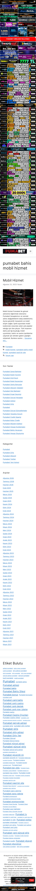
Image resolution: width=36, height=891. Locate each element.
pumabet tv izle (9, 820)
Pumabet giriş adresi (13, 732)
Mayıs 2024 (7, 524)
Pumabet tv (21, 814)
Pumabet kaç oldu (11, 768)
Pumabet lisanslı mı (23, 770)
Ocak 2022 (7, 615)
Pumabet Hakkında (25, 758)
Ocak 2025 (7, 501)
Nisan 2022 (7, 605)
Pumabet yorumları (8, 835)
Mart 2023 (7, 569)
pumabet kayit (7, 765)
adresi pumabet (8, 668)
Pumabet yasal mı (23, 822)
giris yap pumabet (26, 673)
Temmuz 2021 (8, 635)
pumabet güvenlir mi (10, 758)
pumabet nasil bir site (17, 353)
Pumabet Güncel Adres (11, 741)
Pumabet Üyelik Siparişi (12, 417)
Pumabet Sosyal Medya (9, 806)
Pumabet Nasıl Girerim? (9, 786)
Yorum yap (9, 355)
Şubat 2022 (7, 612)
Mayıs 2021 (7, 641)
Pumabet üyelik (9, 841)
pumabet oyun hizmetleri (23, 786)
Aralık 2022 (7, 579)
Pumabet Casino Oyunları (15, 715)
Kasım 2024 (7, 504)
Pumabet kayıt (17, 765)
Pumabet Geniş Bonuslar (12, 385)
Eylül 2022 (7, 589)
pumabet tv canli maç (10, 817)
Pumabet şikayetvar (12, 844)
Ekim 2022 (7, 586)
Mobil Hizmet (13, 280)
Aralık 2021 (7, 618)
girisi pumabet (7, 673)
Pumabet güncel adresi (13, 743)
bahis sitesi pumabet (20, 668)
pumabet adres (21, 682)
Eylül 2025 (7, 488)
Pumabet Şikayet (9, 456)
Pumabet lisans (25, 768)
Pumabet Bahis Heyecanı (12, 430)
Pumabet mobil (24, 773)
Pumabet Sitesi (23, 804)
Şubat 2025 (7, 498)
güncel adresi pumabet (10, 675)
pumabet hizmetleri (7, 760)
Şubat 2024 (7, 534)
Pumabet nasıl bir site (13, 783)
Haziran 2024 (8, 521)
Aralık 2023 (7, 540)
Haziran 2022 (8, 599)
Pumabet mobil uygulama (22, 775)
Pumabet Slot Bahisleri (11, 391)
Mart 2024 (7, 530)
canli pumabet (7, 671)
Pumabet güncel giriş (14, 746)
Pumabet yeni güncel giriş (16, 832)
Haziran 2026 (8, 485)
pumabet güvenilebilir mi (10, 752)
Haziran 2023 (8, 560)
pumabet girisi (8, 726)
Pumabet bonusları (25, 695)
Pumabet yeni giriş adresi (10, 830)
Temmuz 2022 (8, 596)
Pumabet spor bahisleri (11, 809)
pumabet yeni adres (9, 825)
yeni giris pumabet (23, 846)
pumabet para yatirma (9, 788)
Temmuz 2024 (8, 517)
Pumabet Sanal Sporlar (10, 804)
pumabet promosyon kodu (12, 799)
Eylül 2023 (7, 550)
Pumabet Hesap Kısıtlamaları (14, 427)
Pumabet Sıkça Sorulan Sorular (12, 811)
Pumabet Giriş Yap (12, 735)
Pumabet (8, 347)
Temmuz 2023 (8, 556)
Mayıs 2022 (7, 602)
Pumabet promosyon (10, 796)
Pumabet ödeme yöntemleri (11, 838)
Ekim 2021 (7, 625)
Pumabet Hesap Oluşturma (13, 433)
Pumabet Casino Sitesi (11, 718)
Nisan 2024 (7, 527)
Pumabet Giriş (8, 404)
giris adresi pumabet (20, 671)
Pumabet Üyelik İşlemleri (22, 835)
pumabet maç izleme (10, 773)
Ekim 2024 (7, 508)
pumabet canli (7, 697)
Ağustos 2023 (8, 553)
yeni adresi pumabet (9, 846)
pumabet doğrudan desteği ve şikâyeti (12, 720)
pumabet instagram (9, 762)
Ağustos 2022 (8, 592)
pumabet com (25, 718)
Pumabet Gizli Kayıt (10, 378)
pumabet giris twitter (22, 726)
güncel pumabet (23, 676)
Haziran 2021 (8, 638)
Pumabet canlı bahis (13, 700)
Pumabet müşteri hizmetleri (11, 778)
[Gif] (18, 105)
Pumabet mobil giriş (8, 775)
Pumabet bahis (9, 688)
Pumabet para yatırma (12, 791)
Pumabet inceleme (19, 760)
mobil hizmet (10, 350)
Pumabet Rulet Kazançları (13, 381)
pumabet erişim (26, 720)
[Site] (18, 65)
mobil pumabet (19, 678)
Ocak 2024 (7, 537)
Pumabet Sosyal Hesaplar (13, 398)
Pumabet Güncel (9, 738)
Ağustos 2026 (8, 478)
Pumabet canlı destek (13, 706)
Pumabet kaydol (21, 763)
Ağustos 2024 (8, 514)
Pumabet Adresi (9, 401)
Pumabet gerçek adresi (15, 723)
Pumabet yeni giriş (10, 827)
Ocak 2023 (7, 576)
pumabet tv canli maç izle (24, 817)
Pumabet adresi (11, 685)
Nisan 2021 (7, 644)
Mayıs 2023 (7, 563)
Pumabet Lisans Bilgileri (10, 770)
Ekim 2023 (7, 547)
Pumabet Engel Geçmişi (12, 394)
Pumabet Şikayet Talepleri (13, 388)
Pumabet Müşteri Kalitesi (12, 424)
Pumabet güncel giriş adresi (13, 750)
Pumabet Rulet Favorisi (12, 375)
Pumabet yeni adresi (24, 825)
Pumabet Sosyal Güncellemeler (15, 411)
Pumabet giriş (10, 728)
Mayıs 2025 (7, 495)
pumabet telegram (8, 814)
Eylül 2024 (7, 511)
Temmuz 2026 (8, 481)
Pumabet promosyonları (13, 801)
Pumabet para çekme (13, 793)
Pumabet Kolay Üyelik (11, 420)
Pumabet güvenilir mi (13, 755)
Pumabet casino (8, 712)
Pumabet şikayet (24, 841)
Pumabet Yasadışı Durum (12, 414)
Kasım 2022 (7, 583)
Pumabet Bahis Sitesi (14, 691)
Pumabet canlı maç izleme (15, 709)
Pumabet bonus (10, 694)
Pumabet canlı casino (13, 703)
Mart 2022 (7, 609)
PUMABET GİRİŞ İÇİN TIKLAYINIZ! (18, 39)
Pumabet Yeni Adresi (11, 462)
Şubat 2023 (7, 573)
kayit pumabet (8, 678)
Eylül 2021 (7, 628)
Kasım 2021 (7, 622)
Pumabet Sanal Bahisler (12, 371)
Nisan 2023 (7, 566)
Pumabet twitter (24, 820)
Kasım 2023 (7, 543)
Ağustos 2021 (8, 631)
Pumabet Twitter (9, 459)
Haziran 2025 (8, 491)
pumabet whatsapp (10, 822)
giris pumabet (16, 673)
